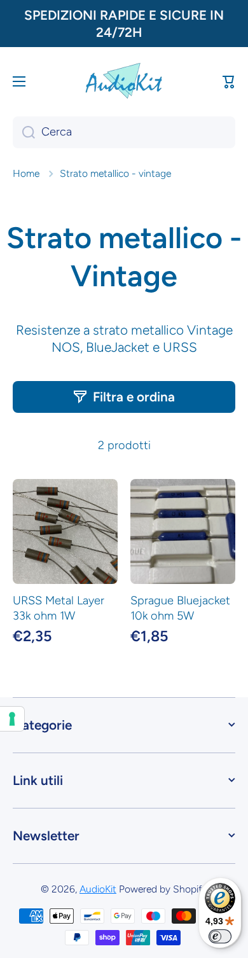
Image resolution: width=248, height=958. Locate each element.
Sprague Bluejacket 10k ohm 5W (180, 608)
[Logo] (124, 81)
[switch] (220, 936)
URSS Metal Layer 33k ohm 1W (58, 608)
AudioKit (97, 889)
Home (26, 173)
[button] (229, 81)
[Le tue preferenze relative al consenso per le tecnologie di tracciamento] (12, 719)
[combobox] (124, 132)
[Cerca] (24, 132)
